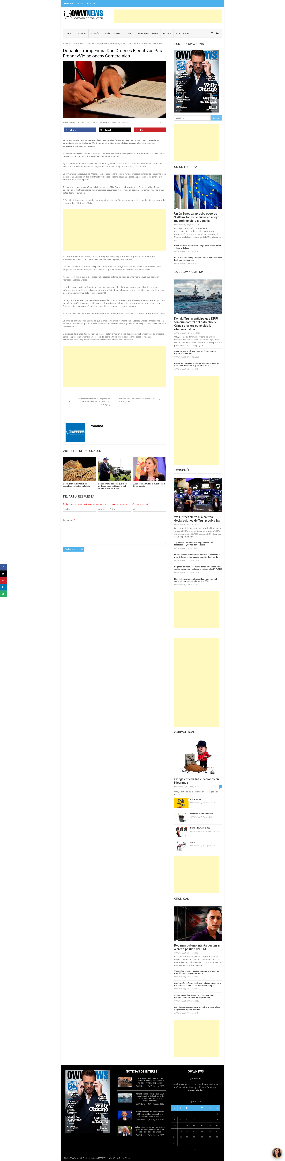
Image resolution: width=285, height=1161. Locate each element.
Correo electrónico (107, 509)
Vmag (127, 1158)
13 (194, 1125)
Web (135, 509)
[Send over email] (3, 594)
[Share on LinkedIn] (3, 587)
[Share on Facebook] (3, 567)
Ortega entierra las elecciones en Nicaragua (196, 780)
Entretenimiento (148, 33)
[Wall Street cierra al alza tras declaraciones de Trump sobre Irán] (198, 495)
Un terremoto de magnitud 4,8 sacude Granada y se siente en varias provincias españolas (150, 1080)
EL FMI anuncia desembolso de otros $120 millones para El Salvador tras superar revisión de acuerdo (197, 555)
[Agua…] (181, 846)
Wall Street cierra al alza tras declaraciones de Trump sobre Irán (197, 518)
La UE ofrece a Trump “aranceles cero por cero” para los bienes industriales (198, 259)
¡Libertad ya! (195, 799)
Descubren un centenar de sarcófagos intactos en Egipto (76, 485)
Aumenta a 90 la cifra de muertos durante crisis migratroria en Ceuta (195, 352)
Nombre (67, 509)
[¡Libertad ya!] (181, 803)
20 (194, 1131)
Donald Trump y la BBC (200, 828)
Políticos (125, 122)
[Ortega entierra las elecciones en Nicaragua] (198, 757)
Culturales (182, 33)
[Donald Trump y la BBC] (181, 832)
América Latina (113, 33)
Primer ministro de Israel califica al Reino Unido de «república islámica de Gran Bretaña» (150, 1114)
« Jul (194, 1150)
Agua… (193, 842)
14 (202, 1125)
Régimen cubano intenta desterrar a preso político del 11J (197, 947)
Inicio (69, 33)
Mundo (82, 33)
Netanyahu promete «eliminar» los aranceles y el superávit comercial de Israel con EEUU (195, 580)
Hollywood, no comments (201, 813)
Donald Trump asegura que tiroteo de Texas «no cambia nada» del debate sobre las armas (113, 486)
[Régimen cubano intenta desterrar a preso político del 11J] (198, 923)
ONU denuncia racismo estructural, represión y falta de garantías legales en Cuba (197, 1008)
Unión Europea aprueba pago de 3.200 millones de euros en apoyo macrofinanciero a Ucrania (196, 217)
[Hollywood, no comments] (181, 817)
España (95, 33)
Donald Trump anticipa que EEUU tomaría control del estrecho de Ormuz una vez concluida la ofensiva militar (196, 324)
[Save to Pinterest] (3, 580)
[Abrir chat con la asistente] (277, 1153)
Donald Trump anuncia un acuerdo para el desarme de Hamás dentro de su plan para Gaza (197, 364)
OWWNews (70, 122)
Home (65, 43)
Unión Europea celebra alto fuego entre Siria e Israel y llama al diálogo (197, 246)
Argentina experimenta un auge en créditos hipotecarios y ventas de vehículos (193, 543)
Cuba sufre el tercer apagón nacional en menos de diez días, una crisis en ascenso (196, 972)
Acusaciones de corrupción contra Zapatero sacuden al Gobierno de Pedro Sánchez (194, 996)
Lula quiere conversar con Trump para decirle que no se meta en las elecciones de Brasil (150, 1129)
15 (210, 1125)
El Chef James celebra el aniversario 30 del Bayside (136, 400)
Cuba (130, 33)
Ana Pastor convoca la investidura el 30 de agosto (149, 485)
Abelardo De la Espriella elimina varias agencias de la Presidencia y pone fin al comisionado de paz (197, 984)
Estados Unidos (78, 43)
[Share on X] (3, 574)
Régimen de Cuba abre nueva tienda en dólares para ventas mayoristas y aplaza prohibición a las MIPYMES (198, 568)
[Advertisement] (168, 16)
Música (167, 33)
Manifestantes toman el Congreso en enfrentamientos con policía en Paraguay (93, 401)
